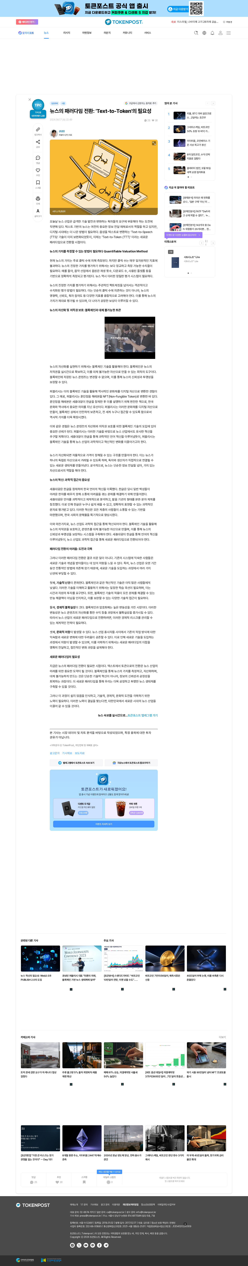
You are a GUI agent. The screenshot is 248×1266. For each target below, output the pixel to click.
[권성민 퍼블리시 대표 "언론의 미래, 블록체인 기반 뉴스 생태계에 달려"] (82, 959)
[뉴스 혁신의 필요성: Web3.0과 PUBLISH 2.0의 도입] (40, 959)
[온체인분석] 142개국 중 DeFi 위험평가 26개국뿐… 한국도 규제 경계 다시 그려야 (197, 229)
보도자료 (80, 753)
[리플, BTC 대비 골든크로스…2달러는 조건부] (179, 118)
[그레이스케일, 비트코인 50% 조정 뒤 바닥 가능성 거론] (179, 132)
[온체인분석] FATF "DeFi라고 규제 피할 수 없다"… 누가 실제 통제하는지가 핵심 (196, 215)
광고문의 (55, 753)
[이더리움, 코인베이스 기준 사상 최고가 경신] (179, 146)
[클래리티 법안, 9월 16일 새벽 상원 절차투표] (179, 173)
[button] (213, 103)
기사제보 (67, 753)
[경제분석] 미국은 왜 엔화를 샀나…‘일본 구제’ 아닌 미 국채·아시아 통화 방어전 (196, 201)
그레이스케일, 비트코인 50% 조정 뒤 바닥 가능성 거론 (198, 131)
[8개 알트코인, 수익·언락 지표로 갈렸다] (179, 159)
